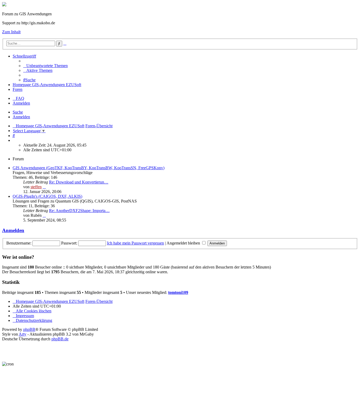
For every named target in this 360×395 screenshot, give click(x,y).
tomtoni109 (178, 292)
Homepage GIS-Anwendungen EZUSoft (47, 84)
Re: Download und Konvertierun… (78, 182)
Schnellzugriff (24, 56)
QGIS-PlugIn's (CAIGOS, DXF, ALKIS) (47, 196)
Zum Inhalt (11, 32)
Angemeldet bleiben (184, 243)
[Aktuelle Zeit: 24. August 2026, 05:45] (14, 140)
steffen (36, 187)
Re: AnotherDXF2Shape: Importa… (79, 210)
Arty (22, 334)
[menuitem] (45, 65)
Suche (18, 112)
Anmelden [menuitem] (21, 103)
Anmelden (21, 117)
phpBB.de (60, 339)
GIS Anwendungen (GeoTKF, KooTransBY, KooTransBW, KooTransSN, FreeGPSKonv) (88, 168)
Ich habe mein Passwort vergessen (135, 243)
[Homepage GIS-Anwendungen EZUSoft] (4, 5)
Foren (17, 89)
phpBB (29, 329)
